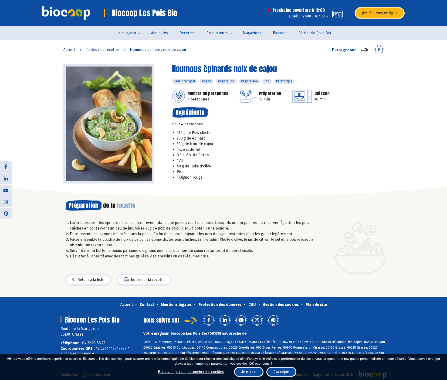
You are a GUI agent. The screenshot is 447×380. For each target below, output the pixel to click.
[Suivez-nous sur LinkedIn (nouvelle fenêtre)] (6, 178)
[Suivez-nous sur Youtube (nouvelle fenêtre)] (6, 190)
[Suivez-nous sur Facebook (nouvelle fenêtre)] (6, 167)
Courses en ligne (383, 13)
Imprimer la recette (148, 279)
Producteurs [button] (217, 33)
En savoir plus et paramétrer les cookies (191, 372)
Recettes (187, 33)
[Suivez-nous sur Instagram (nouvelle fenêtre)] (6, 201)
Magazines (252, 33)
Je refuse (248, 372)
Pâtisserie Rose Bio (314, 33)
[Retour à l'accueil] (66, 13)
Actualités (159, 33)
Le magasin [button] (126, 33)
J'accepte (281, 372)
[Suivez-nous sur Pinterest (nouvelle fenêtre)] (6, 213)
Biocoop (280, 33)
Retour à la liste (91, 279)
